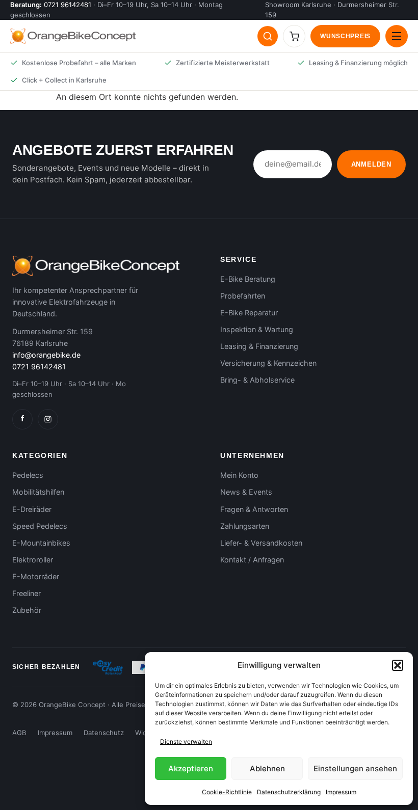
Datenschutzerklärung (289, 792)
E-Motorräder (35, 576)
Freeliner (26, 593)
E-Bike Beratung (247, 279)
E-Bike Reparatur (249, 312)
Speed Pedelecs (39, 526)
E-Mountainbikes (41, 542)
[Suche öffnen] (267, 36)
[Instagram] (48, 419)
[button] (398, 665)
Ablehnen (267, 768)
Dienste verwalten (186, 741)
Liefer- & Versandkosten (261, 542)
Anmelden (371, 164)
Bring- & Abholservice (257, 379)
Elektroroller (32, 559)
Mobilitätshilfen (38, 492)
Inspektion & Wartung (256, 329)
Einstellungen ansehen (355, 768)
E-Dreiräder (31, 509)
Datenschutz (104, 732)
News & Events (246, 492)
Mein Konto (239, 475)
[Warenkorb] (294, 36)
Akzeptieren (190, 768)
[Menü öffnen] (396, 36)
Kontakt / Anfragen (252, 559)
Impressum (341, 792)
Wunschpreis (345, 36)
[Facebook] (22, 419)
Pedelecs (27, 475)
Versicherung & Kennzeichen (268, 363)
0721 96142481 (67, 5)
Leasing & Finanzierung (259, 346)
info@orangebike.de (46, 354)
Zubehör (26, 610)
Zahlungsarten (244, 526)
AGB (19, 732)
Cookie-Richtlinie (227, 792)
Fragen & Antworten (254, 509)
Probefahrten (242, 295)
